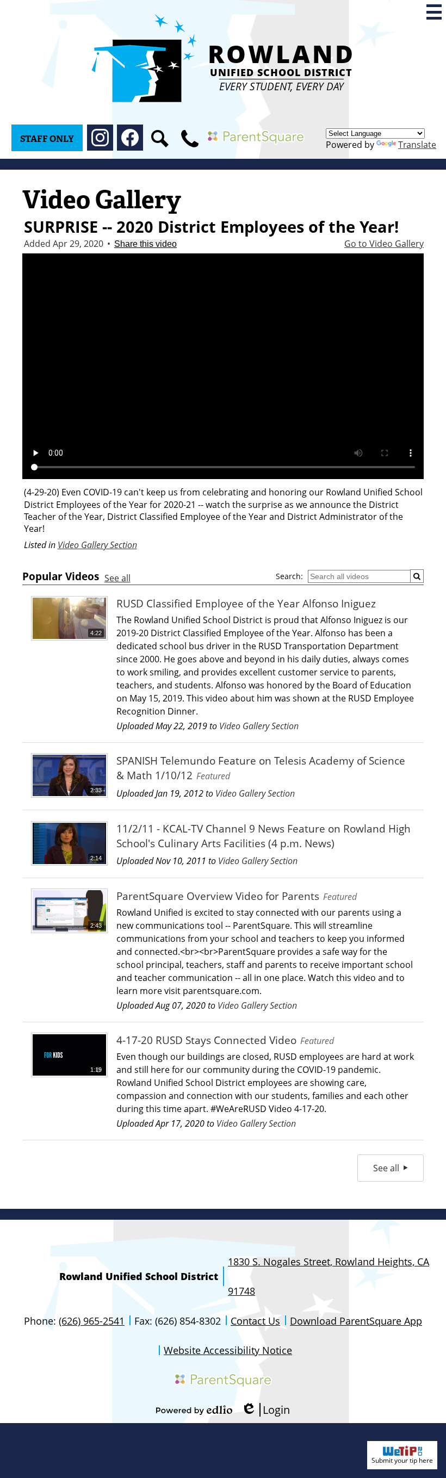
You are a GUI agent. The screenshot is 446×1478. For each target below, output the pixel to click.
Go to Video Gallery (384, 244)
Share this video (145, 244)
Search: (289, 576)
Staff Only (47, 139)
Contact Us (255, 1320)
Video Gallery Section (97, 545)
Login (265, 1410)
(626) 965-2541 (92, 1320)
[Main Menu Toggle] (434, 12)
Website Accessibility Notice (228, 1350)
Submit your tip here (402, 1460)
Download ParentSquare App (356, 1320)
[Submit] (417, 576)
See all (117, 578)
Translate (417, 145)
